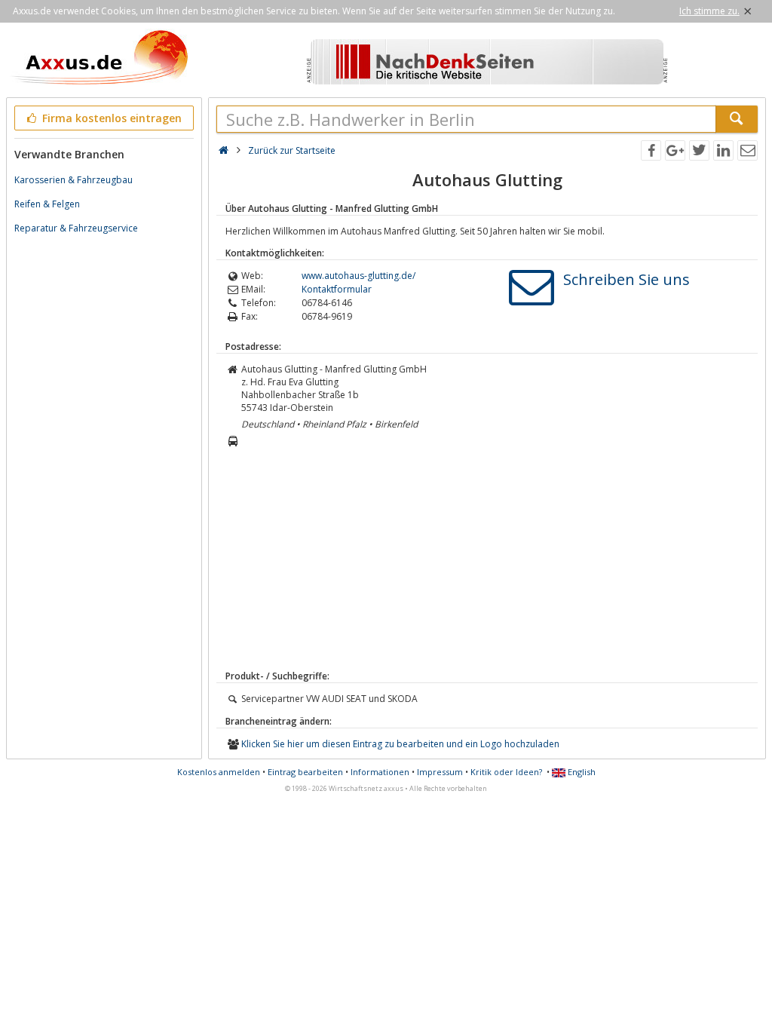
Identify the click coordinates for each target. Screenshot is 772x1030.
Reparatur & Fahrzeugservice (76, 228)
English (580, 771)
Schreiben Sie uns (626, 279)
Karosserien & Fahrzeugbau (73, 179)
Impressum (440, 771)
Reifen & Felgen (47, 204)
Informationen (380, 771)
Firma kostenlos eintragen (110, 118)
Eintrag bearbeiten (305, 771)
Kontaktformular (337, 289)
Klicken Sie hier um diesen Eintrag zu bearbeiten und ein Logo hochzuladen (400, 743)
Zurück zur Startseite (291, 150)
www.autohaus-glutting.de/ (358, 275)
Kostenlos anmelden (218, 771)
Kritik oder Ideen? (506, 771)
